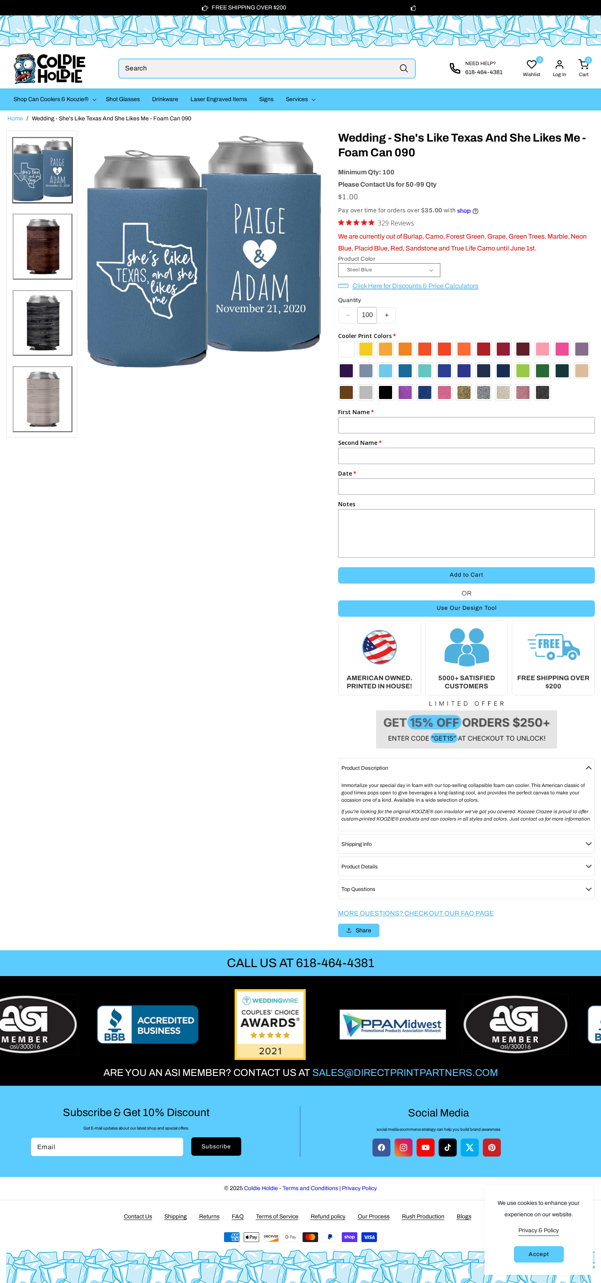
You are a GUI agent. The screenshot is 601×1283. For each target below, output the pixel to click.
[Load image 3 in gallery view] (42, 323)
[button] (53, 99)
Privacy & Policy (538, 1230)
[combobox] (267, 68)
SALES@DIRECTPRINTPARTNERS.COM (405, 1072)
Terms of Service (277, 1216)
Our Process (374, 1216)
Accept (539, 1254)
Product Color (356, 259)
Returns (209, 1216)
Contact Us (138, 1216)
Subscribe (216, 1146)
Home (15, 118)
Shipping (175, 1216)
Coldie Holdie (261, 1188)
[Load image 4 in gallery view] (42, 399)
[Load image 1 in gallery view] (42, 170)
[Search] (403, 68)
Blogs (464, 1216)
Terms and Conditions (310, 1188)
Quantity (349, 300)
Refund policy (328, 1216)
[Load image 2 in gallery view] (42, 247)
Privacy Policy (359, 1188)
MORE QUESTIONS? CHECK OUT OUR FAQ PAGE (416, 913)
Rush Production (423, 1216)
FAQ (238, 1216)
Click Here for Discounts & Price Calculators (415, 285)
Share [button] (363, 930)
